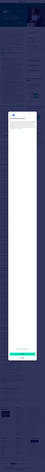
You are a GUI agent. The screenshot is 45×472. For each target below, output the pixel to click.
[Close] (35, 113)
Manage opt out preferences (22, 348)
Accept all (23, 354)
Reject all (22, 358)
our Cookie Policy (18, 128)
